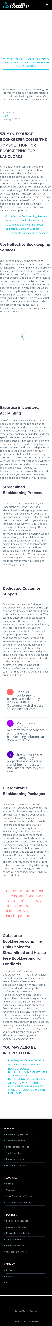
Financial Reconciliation (17, 1147)
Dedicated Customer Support (22, 228)
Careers (10, 1276)
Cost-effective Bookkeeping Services (26, 216)
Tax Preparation (14, 1153)
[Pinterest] (13, 1105)
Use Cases (11, 1190)
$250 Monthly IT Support (18, 1202)
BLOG (9, 1270)
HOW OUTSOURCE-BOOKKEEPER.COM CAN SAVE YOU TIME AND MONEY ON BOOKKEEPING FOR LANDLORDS (27, 1073)
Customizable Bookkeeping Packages (26, 233)
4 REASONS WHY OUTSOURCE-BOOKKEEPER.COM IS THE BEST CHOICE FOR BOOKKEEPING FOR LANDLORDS (26, 1088)
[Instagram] (31, 1300)
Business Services (15, 1159)
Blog (5, 115)
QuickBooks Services (16, 1165)
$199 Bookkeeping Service (19, 1196)
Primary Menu (46, 5)
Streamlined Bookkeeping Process (25, 224)
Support (33, 1311)
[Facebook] (4, 1105)
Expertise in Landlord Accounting (24, 220)
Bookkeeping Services (17, 1134)
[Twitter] (9, 1105)
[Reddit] (25, 1105)
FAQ (8, 1283)
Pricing (9, 1184)
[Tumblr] (17, 1105)
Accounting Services (16, 1141)
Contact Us (20, 1311)
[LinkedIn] (21, 1105)
